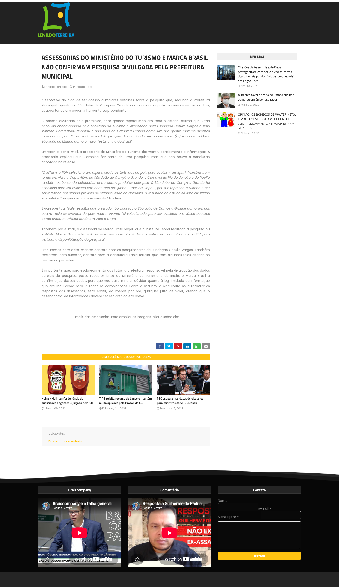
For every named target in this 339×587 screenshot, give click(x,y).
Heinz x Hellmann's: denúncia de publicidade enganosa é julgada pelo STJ (67, 400)
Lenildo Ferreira (55, 87)
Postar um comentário (65, 441)
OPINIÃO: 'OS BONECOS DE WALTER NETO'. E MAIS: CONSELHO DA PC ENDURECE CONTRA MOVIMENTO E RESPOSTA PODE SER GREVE (267, 121)
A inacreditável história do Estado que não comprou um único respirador (266, 97)
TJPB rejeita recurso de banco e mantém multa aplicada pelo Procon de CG (125, 400)
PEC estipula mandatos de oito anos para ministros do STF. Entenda (180, 400)
